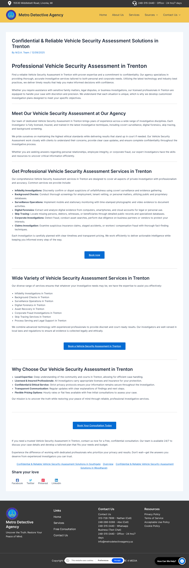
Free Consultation (65, 529)
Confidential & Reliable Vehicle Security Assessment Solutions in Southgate (59, 464)
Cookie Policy (152, 525)
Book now (94, 254)
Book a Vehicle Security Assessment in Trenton (94, 346)
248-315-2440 (146, 2)
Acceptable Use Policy (157, 522)
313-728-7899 (106, 518)
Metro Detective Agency (41, 15)
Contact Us (61, 535)
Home (57, 516)
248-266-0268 (106, 522)
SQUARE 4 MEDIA (127, 560)
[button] (156, 15)
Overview (108, 464)
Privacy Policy (152, 514)
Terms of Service (153, 518)
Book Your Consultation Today (94, 425)
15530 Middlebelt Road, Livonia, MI (33, 2)
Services (59, 522)
